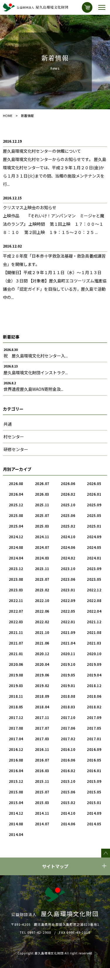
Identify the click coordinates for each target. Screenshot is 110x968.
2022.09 (68, 600)
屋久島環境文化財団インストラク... (36, 372)
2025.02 (68, 525)
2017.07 (42, 728)
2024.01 (94, 557)
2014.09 (94, 813)
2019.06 (42, 674)
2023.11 (42, 568)
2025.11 (42, 504)
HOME (7, 115)
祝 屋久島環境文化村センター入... (36, 356)
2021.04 (68, 642)
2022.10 (42, 600)
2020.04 (42, 664)
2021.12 (94, 621)
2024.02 (68, 557)
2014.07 (42, 823)
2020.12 (42, 653)
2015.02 (68, 802)
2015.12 (16, 781)
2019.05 (68, 674)
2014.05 (94, 823)
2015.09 (94, 781)
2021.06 (42, 642)
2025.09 (94, 504)
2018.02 (94, 706)
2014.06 (68, 823)
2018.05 (16, 706)
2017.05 (94, 728)
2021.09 (68, 632)
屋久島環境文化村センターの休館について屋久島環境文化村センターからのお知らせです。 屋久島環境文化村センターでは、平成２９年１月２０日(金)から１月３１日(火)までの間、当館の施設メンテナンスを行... (54, 167)
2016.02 (68, 770)
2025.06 (68, 515)
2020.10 (94, 653)
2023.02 (42, 589)
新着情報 (27, 115)
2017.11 (42, 717)
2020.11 (68, 653)
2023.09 (94, 568)
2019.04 (94, 674)
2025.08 (16, 515)
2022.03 (16, 621)
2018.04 (42, 706)
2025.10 (68, 504)
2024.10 (68, 536)
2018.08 (68, 696)
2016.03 (42, 770)
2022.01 (68, 621)
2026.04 (16, 494)
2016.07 (42, 759)
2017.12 (16, 717)
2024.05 (94, 547)
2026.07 (42, 483)
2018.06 (94, 696)
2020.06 (16, 664)
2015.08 (16, 791)
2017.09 (94, 717)
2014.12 (16, 813)
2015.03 (42, 802)
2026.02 (68, 494)
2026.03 (42, 494)
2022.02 (42, 621)
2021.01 (16, 653)
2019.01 (68, 685)
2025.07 (42, 515)
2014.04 (16, 834)
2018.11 (16, 696)
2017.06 (68, 728)
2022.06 (42, 611)
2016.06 (68, 759)
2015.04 (16, 802)
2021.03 (94, 642)
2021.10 (42, 632)
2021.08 (94, 632)
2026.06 (68, 483)
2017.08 (16, 728)
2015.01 (94, 802)
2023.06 (68, 579)
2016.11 (42, 749)
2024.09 (94, 536)
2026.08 (16, 483)
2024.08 (16, 547)
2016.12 (16, 749)
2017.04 (16, 738)
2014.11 (42, 813)
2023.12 (16, 568)
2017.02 (68, 738)
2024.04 (16, 557)
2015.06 (68, 791)
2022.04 (94, 611)
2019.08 (16, 674)
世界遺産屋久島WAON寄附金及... (33, 389)
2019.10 (68, 664)
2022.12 (94, 589)
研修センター (16, 449)
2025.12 (16, 504)
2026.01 (94, 494)
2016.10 (68, 749)
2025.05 (94, 515)
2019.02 (42, 685)
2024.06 (68, 547)
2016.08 (16, 759)
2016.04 (16, 770)
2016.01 (94, 770)
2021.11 (16, 632)
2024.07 (42, 547)
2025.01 (94, 525)
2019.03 (16, 685)
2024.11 (42, 536)
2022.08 (94, 600)
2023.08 (16, 579)
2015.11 (42, 781)
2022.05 (68, 611)
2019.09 (94, 664)
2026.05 (94, 483)
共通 (8, 424)
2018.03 (68, 706)
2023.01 (68, 589)
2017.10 (68, 717)
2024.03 (42, 557)
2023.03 (16, 589)
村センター (14, 437)
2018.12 (94, 685)
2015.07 (42, 791)
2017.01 (94, 738)
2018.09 (42, 696)
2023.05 (94, 579)
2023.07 (42, 579)
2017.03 (42, 738)
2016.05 (94, 759)
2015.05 (94, 791)
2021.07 (16, 642)
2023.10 (68, 568)
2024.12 (16, 536)
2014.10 (68, 813)
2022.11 (16, 600)
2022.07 (16, 611)
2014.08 (16, 823)
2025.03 (42, 525)
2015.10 (68, 781)
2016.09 (94, 749)
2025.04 (16, 525)
